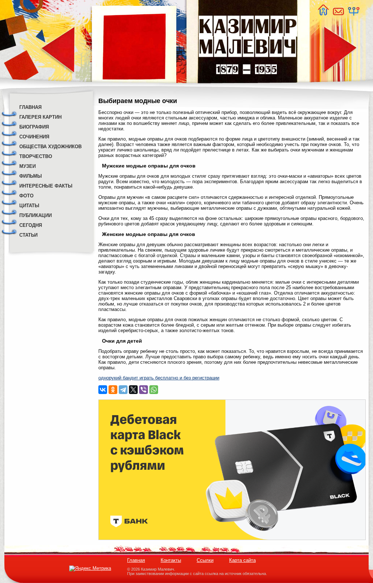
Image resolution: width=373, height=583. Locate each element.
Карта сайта (242, 560)
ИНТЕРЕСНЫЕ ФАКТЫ (45, 186)
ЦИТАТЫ (29, 205)
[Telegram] (123, 389)
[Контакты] (338, 13)
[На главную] (323, 13)
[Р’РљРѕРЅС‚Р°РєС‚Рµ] (102, 389)
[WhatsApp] (153, 389)
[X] (133, 389)
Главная (136, 560)
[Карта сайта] (353, 13)
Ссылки (205, 560)
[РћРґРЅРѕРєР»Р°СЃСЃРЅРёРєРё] (113, 389)
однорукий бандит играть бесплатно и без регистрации (158, 378)
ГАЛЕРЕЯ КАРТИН (40, 117)
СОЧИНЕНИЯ (34, 136)
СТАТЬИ (28, 235)
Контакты (171, 560)
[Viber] (143, 389)
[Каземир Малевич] (247, 87)
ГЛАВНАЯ (30, 107)
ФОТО (26, 195)
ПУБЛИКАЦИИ (35, 215)
